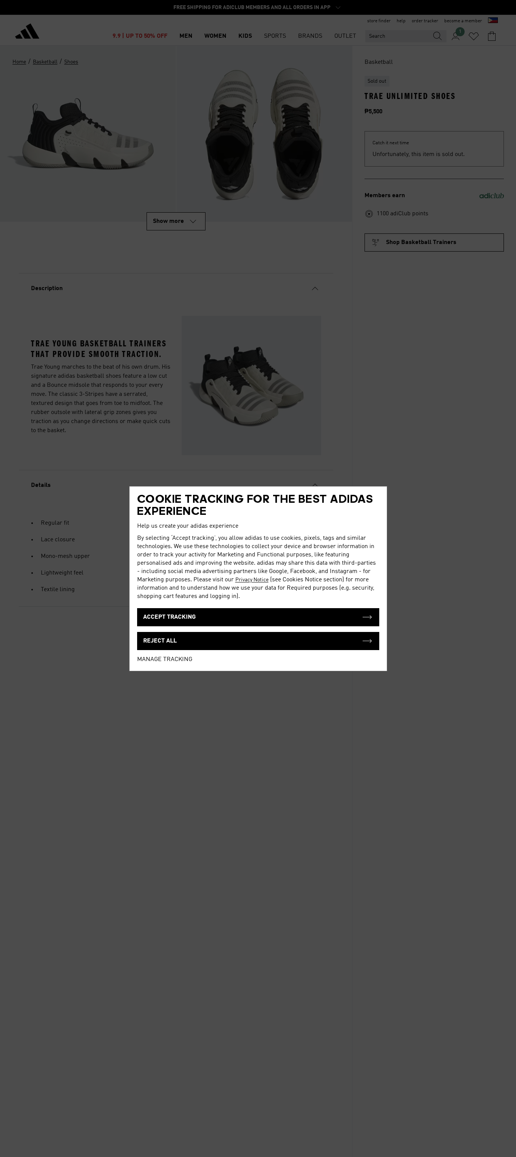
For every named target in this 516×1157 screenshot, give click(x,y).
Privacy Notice (252, 579)
